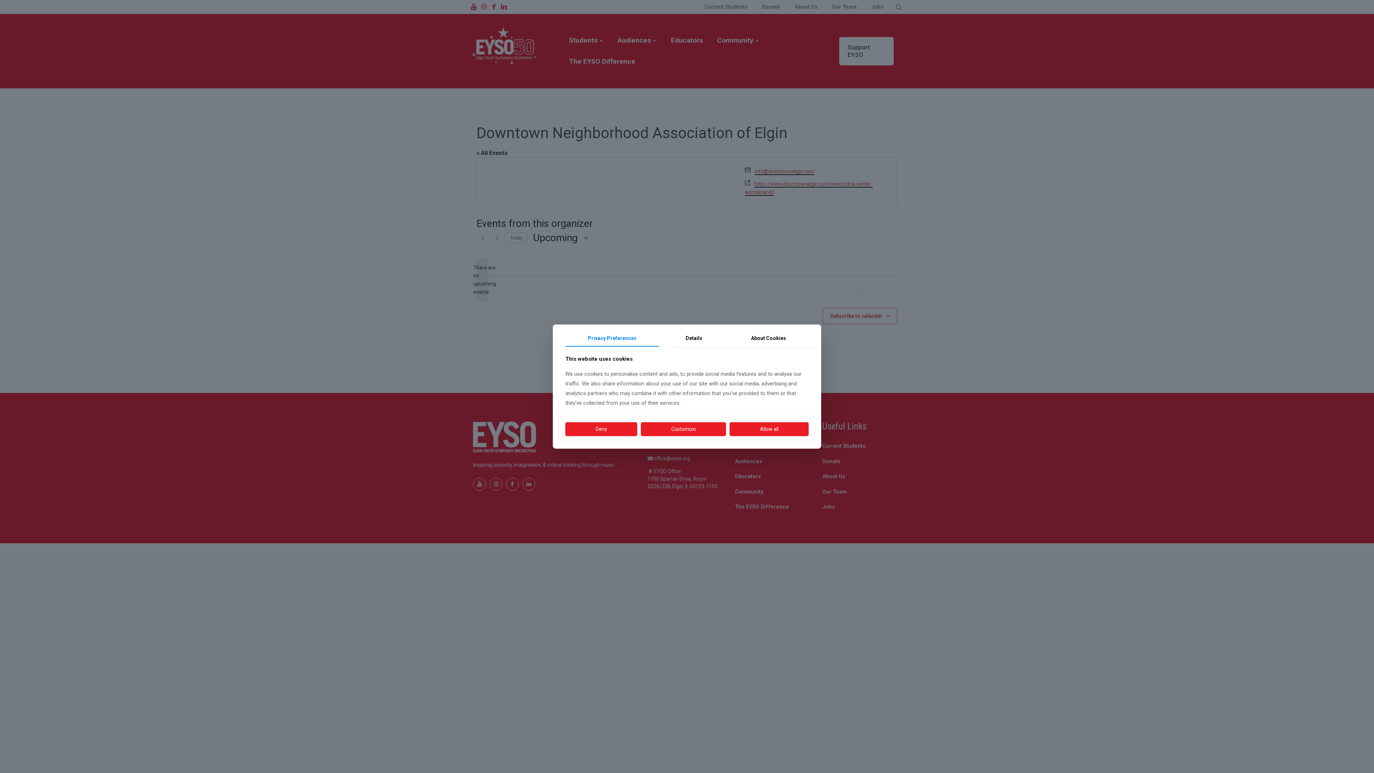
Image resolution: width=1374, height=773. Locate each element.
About (768, 338)
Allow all (769, 429)
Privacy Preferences (612, 338)
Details (694, 338)
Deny (601, 429)
